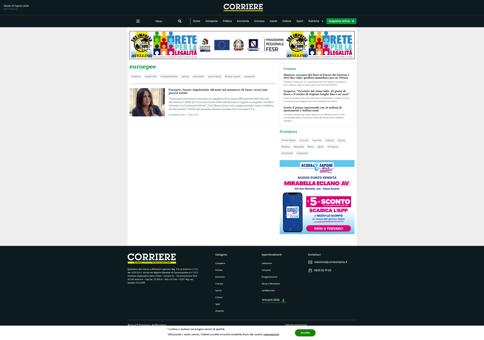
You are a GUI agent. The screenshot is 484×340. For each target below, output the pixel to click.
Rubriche (313, 21)
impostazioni (271, 334)
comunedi (198, 76)
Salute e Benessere (271, 283)
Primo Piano (289, 140)
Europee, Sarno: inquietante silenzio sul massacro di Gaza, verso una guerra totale (218, 91)
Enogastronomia (269, 276)
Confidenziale (268, 290)
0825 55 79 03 (322, 270)
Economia (243, 21)
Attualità (299, 146)
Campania (212, 21)
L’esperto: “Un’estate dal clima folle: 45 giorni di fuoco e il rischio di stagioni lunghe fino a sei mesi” (317, 92)
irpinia (185, 76)
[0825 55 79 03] (310, 270)
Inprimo (317, 140)
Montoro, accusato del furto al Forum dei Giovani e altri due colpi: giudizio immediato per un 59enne (316, 76)
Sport (299, 21)
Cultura (286, 21)
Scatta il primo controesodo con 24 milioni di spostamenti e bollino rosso (313, 109)
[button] (179, 21)
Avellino (136, 76)
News (311, 146)
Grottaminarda (169, 76)
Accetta (305, 333)
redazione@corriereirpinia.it (330, 262)
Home (196, 21)
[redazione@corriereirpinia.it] (310, 262)
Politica (227, 21)
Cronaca (259, 21)
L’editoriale (267, 263)
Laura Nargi (214, 76)
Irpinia (273, 21)
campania (249, 76)
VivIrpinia (333, 146)
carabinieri (151, 76)
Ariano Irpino (232, 76)
